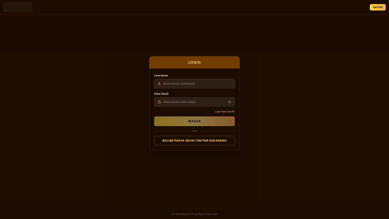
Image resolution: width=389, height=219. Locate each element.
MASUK (194, 121)
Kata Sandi (161, 94)
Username (161, 75)
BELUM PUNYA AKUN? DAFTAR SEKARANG (194, 140)
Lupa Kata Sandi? (225, 111)
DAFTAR (378, 7)
